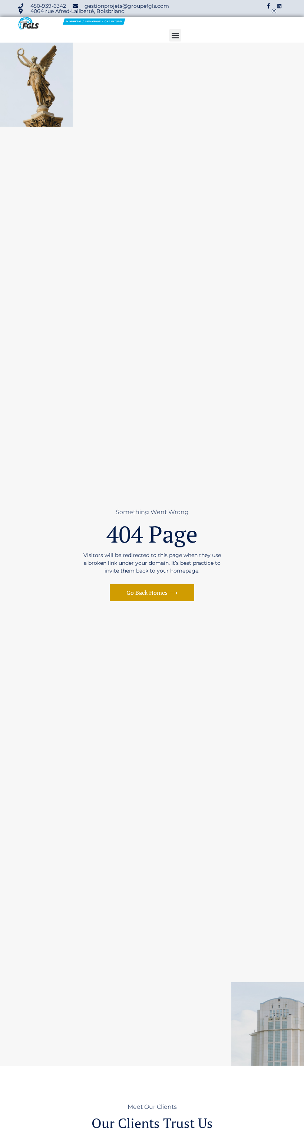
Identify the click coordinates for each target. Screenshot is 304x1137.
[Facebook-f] (268, 6)
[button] (175, 35)
